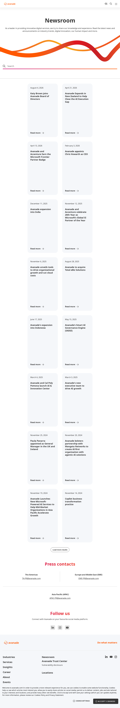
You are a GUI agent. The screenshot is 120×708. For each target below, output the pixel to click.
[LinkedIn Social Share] (52, 627)
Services (7, 662)
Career (7, 672)
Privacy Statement (56, 695)
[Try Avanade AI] (106, 3)
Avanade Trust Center (54, 661)
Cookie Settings (83, 701)
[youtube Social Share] (67, 627)
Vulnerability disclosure (52, 665)
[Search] (110, 3)
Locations (47, 672)
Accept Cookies (106, 701)
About (6, 677)
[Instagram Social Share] (60, 627)
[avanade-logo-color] (10, 3)
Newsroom (48, 657)
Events (7, 682)
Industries (9, 657)
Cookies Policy (39, 695)
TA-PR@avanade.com (31, 578)
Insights (7, 667)
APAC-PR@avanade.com (60, 598)
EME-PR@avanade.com (89, 578)
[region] (60, 696)
